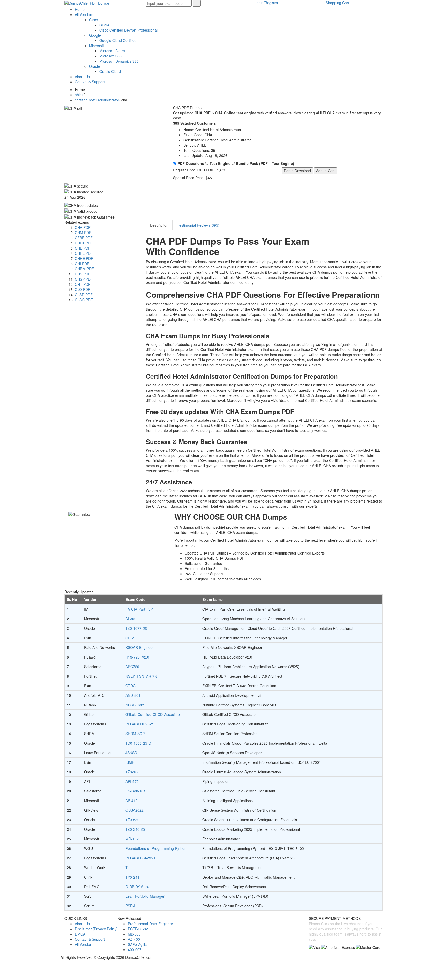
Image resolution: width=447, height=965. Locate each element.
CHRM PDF (84, 268)
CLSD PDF (84, 294)
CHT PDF (83, 284)
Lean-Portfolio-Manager (145, 896)
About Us (82, 923)
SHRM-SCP (135, 733)
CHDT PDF (84, 242)
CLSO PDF (84, 299)
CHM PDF (83, 232)
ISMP (129, 762)
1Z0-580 (132, 819)
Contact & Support (90, 939)
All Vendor (83, 944)
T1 (127, 867)
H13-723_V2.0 (137, 657)
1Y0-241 (132, 877)
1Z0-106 (132, 771)
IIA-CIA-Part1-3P (139, 609)
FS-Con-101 (135, 791)
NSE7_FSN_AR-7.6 (141, 676)
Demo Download (297, 170)
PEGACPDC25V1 (139, 724)
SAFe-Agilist (138, 944)
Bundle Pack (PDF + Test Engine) (264, 163)
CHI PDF (82, 263)
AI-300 (130, 618)
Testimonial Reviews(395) (198, 225)
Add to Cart (325, 170)
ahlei (79, 94)
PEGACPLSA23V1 (140, 858)
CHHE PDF (84, 258)
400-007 (134, 949)
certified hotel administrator (97, 99)
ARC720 (132, 666)
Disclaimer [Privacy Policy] (96, 928)
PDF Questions (190, 163)
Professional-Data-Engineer (150, 923)
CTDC (130, 685)
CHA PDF (83, 227)
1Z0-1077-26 (136, 628)
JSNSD (131, 752)
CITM (130, 637)
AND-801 (132, 695)
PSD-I (130, 905)
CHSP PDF (84, 279)
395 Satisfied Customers (194, 123)
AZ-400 (134, 939)
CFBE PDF (84, 237)
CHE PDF (83, 248)
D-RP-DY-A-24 (137, 886)
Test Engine (219, 163)
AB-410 (131, 800)
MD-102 (132, 838)
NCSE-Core (135, 704)
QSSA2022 (134, 810)
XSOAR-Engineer (139, 647)
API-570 (132, 781)
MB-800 (134, 934)
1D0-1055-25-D (138, 743)
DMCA (80, 934)
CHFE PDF (84, 253)
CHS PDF (83, 273)
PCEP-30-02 (138, 928)
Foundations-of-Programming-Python (156, 848)
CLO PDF (82, 289)
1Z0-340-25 (135, 829)
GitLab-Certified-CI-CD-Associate (152, 714)
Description (159, 225)
